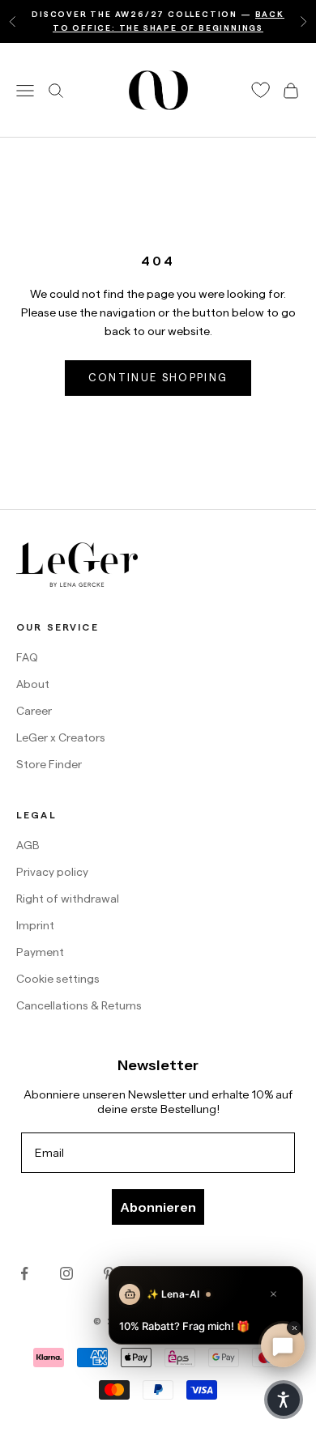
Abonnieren (158, 1207)
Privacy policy (52, 871)
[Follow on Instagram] (66, 1273)
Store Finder (49, 764)
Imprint (35, 925)
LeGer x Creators (60, 737)
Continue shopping (158, 377)
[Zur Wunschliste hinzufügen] (261, 90)
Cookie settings (58, 978)
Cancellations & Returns (79, 1005)
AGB (28, 845)
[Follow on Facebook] (24, 1273)
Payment (40, 951)
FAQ (27, 657)
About (32, 684)
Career (34, 710)
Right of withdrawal (67, 898)
